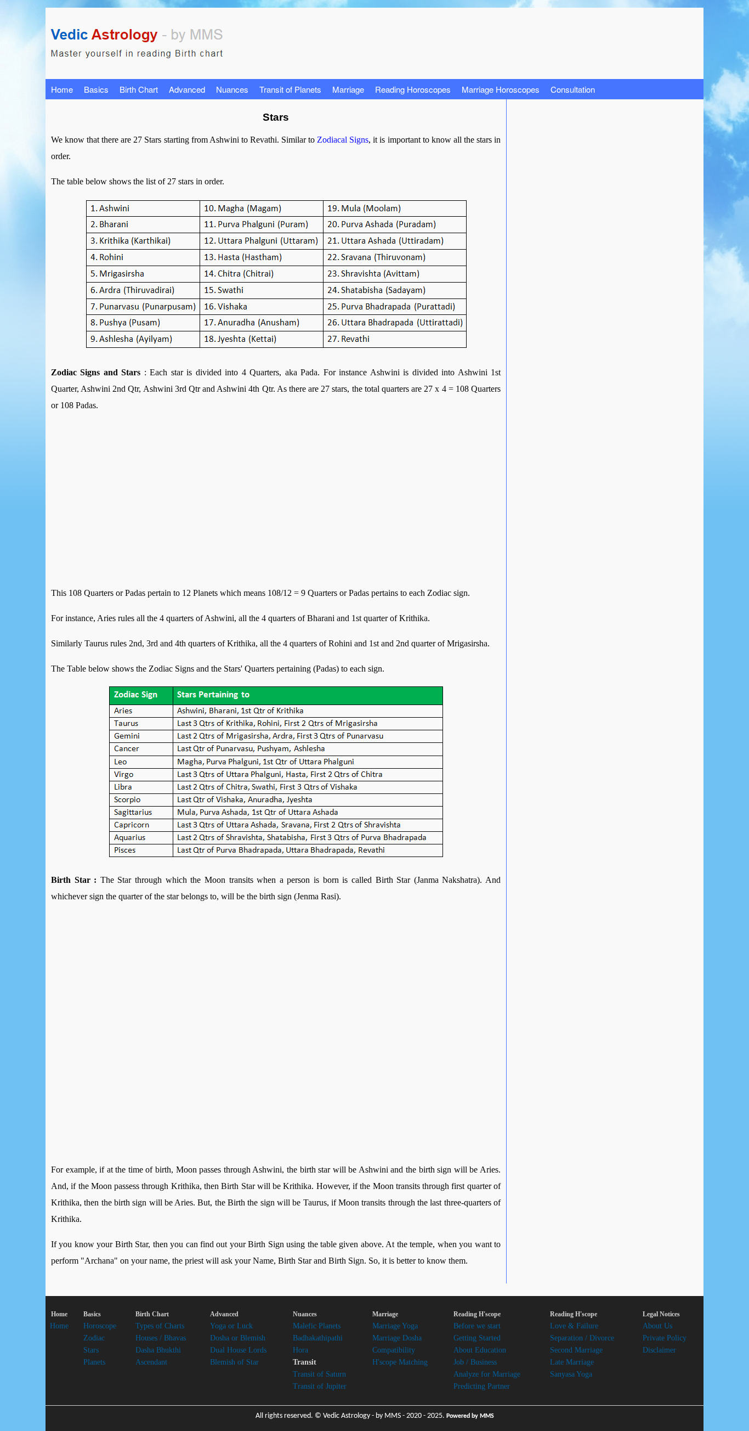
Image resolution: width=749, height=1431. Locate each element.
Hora (300, 1350)
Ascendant (151, 1362)
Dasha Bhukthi (158, 1350)
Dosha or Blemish (237, 1338)
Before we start (477, 1326)
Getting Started (477, 1338)
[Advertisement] (250, 499)
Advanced (187, 89)
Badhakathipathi (318, 1338)
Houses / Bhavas (160, 1338)
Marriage (348, 89)
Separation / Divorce (582, 1338)
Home (62, 89)
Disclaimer (659, 1350)
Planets (94, 1362)
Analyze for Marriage (486, 1374)
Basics (96, 89)
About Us (657, 1326)
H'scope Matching (400, 1362)
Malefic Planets (317, 1326)
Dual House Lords (238, 1350)
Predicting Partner (481, 1386)
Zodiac (94, 1338)
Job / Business (475, 1362)
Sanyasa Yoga (571, 1374)
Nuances (232, 89)
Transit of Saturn (319, 1374)
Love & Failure (574, 1326)
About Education (479, 1350)
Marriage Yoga (395, 1326)
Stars (91, 1350)
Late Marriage (572, 1362)
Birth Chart (139, 89)
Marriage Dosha (397, 1338)
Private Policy (664, 1338)
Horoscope (99, 1326)
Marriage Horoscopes (501, 89)
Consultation (573, 89)
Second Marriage (576, 1350)
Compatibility (393, 1350)
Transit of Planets (290, 89)
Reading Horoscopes (413, 89)
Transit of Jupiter (320, 1386)
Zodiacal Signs (342, 139)
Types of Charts (159, 1326)
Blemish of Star (234, 1362)
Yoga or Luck (231, 1326)
